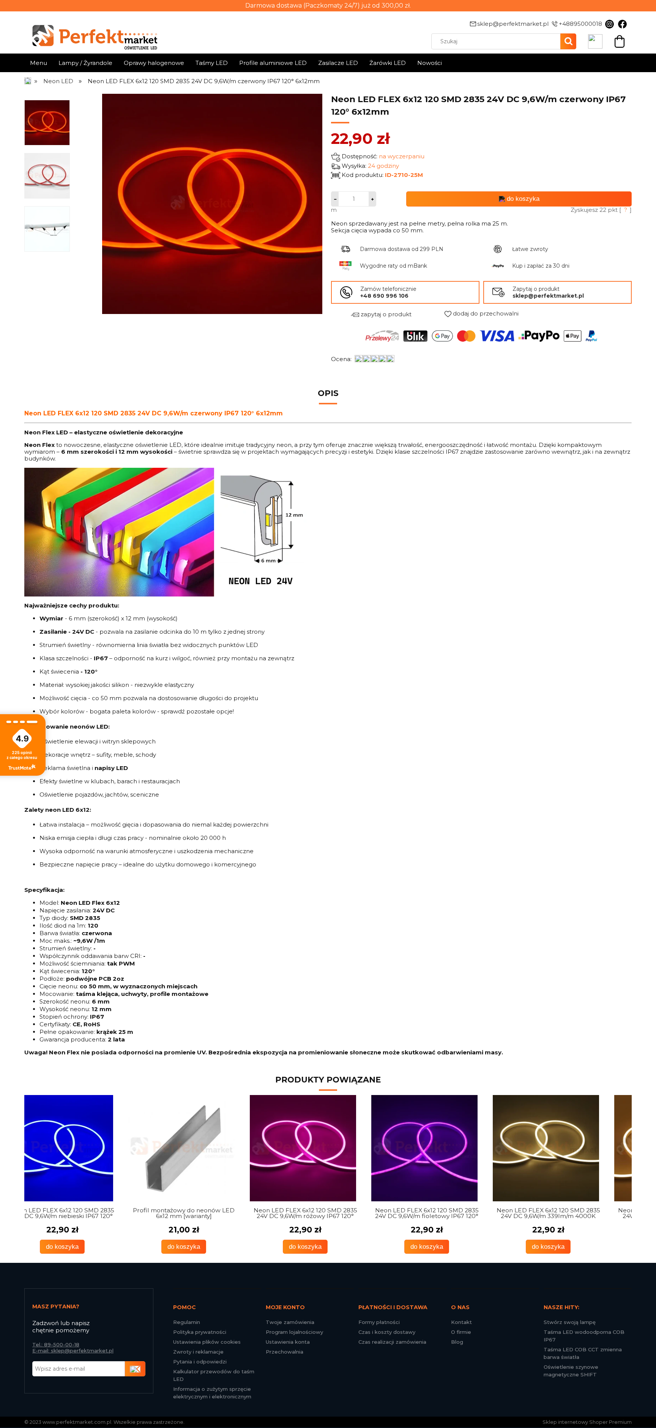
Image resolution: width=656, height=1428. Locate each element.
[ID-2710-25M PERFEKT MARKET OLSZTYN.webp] (47, 228)
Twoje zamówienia (290, 1322)
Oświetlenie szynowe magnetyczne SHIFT (571, 1371)
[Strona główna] (28, 81)
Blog (457, 1342)
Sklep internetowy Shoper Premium (587, 1422)
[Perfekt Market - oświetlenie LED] (90, 31)
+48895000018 (580, 23)
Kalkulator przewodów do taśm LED (213, 1375)
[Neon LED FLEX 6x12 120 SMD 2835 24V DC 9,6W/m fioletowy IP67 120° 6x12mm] (328, 1148)
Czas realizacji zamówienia (392, 1342)
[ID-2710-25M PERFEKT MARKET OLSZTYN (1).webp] (47, 122)
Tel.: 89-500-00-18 (55, 1344)
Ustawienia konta (288, 1342)
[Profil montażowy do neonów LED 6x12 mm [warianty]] (85, 1148)
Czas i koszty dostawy (386, 1332)
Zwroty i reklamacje (198, 1352)
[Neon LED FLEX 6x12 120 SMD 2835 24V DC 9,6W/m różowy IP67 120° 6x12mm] (206, 1148)
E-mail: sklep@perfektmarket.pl (73, 1351)
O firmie (461, 1332)
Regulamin (186, 1322)
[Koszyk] (619, 40)
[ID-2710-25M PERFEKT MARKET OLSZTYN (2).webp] (47, 175)
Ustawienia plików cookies (207, 1342)
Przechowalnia (284, 1352)
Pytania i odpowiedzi (200, 1362)
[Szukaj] (568, 41)
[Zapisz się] (135, 1368)
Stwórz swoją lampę (570, 1322)
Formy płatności (379, 1322)
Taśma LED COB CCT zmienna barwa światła (583, 1353)
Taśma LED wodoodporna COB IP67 (584, 1336)
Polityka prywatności (199, 1332)
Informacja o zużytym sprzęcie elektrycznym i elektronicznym (212, 1393)
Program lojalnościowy (294, 1332)
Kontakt (461, 1322)
